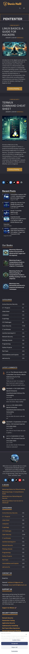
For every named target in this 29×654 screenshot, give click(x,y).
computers (5, 315)
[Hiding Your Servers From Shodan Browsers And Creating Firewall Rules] (6, 205)
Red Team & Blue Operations (11, 628)
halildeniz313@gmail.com (15, 582)
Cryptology (5, 318)
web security (6, 358)
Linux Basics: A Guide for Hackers (12, 31)
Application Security (8, 623)
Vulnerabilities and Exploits (10, 354)
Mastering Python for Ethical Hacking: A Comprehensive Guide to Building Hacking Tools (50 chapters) (17, 274)
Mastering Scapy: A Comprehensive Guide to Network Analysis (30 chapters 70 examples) (16, 263)
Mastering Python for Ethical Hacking (13, 489)
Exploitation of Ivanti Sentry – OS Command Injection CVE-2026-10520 (16, 424)
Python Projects (7, 347)
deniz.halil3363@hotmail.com (18, 585)
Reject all (14, 647)
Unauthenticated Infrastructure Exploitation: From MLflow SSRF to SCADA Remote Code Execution (15, 220)
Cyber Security (14, 25)
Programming (6, 344)
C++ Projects (6, 308)
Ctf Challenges (6, 322)
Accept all (14, 643)
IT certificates (6, 329)
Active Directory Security (9, 304)
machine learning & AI (8, 333)
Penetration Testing (8, 620)
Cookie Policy (16, 640)
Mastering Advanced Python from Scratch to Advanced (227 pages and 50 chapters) (17, 252)
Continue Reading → (14, 88)
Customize (14, 651)
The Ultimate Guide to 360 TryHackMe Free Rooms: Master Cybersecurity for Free (16, 374)
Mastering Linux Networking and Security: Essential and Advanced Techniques (17, 286)
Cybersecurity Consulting (10, 625)
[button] (20, 8)
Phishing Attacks (7, 340)
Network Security (7, 336)
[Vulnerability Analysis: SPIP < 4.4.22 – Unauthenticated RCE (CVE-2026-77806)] (6, 197)
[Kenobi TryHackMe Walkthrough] (6, 213)
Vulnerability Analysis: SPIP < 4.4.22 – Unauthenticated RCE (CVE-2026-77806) (18, 196)
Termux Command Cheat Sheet (13, 105)
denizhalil (9, 388)
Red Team (5, 351)
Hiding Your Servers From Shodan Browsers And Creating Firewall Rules (17, 204)
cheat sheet (5, 311)
